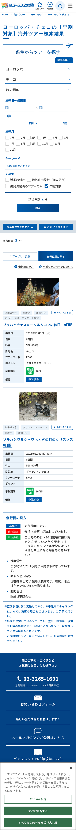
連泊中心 (41, 312)
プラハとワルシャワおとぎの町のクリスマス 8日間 (38, 442)
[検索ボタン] (60, 6)
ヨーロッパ (36, 14)
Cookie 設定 (38, 799)
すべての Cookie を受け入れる (38, 823)
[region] (38, 796)
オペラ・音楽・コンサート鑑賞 (22, 318)
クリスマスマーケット (35, 427)
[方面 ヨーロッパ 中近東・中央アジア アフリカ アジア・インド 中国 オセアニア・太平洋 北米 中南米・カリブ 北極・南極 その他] (38, 69)
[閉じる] (71, 768)
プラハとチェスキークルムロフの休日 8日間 (37, 324)
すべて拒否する (38, 811)
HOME (5, 14)
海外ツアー (19, 14)
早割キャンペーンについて (58, 267)
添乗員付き (11, 312)
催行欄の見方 (26, 267)
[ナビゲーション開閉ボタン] (70, 6)
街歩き (26, 312)
